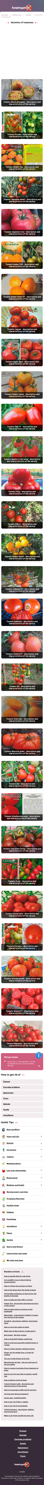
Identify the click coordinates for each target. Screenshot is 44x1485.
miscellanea (8, 1115)
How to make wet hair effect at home (18, 1300)
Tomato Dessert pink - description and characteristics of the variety (19, 1385)
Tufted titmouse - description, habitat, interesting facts (19, 1410)
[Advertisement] (22, 48)
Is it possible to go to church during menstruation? (17, 1281)
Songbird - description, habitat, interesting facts (20, 1322)
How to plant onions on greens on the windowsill (18, 1310)
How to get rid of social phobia (15, 1406)
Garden (28, 15)
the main (4, 15)
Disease (6, 1082)
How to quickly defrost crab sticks (17, 1276)
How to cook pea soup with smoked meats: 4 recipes (21, 1344)
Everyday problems (11, 1087)
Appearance (8, 1093)
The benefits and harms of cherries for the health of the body (20, 1295)
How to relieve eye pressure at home (18, 1286)
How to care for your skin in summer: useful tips (20, 1375)
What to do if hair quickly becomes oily (19, 1415)
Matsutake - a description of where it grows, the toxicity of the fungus (21, 1316)
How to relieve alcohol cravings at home (19, 1349)
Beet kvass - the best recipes (15, 1335)
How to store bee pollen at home (16, 1327)
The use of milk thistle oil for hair (17, 1358)
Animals (6, 1104)
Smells (6, 1110)
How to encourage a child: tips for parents (20, 1390)
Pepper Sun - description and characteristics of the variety (21, 1304)
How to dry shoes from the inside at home (20, 1290)
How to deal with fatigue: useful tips (18, 1339)
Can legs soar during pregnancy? (16, 1394)
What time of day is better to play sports (20, 1331)
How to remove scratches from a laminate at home (21, 1369)
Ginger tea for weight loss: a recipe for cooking (19, 1353)
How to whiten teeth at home (15, 1380)
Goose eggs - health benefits (15, 1398)
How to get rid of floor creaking (16, 1402)
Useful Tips (16, 15)
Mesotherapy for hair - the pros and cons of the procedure (20, 1363)
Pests (5, 1098)
